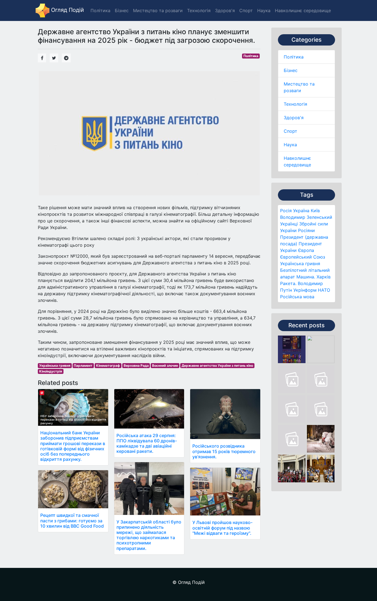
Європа (306, 250)
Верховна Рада (136, 365)
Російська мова (297, 296)
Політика (294, 57)
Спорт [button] (246, 10)
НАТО (324, 290)
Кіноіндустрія (50, 371)
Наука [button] (263, 10)
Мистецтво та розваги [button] (158, 10)
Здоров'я (294, 117)
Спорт (290, 131)
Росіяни (306, 230)
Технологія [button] (199, 10)
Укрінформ (305, 290)
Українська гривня (300, 263)
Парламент (83, 365)
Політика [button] (100, 10)
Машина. (305, 277)
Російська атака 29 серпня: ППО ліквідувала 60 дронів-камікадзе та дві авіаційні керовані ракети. (146, 443)
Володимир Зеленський (306, 217)
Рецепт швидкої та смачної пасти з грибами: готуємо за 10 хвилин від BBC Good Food (72, 520)
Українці (289, 224)
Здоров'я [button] (225, 10)
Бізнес (291, 70)
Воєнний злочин (165, 365)
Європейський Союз (302, 257)
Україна (301, 210)
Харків (324, 277)
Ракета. (288, 283)
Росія (286, 210)
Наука (290, 144)
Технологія (295, 104)
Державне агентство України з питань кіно (217, 365)
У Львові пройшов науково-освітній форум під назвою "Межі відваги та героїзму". (222, 528)
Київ (315, 210)
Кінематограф (108, 365)
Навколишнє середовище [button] (303, 10)
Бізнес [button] (122, 10)
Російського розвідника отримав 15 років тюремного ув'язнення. (224, 451)
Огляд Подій (66, 10)
